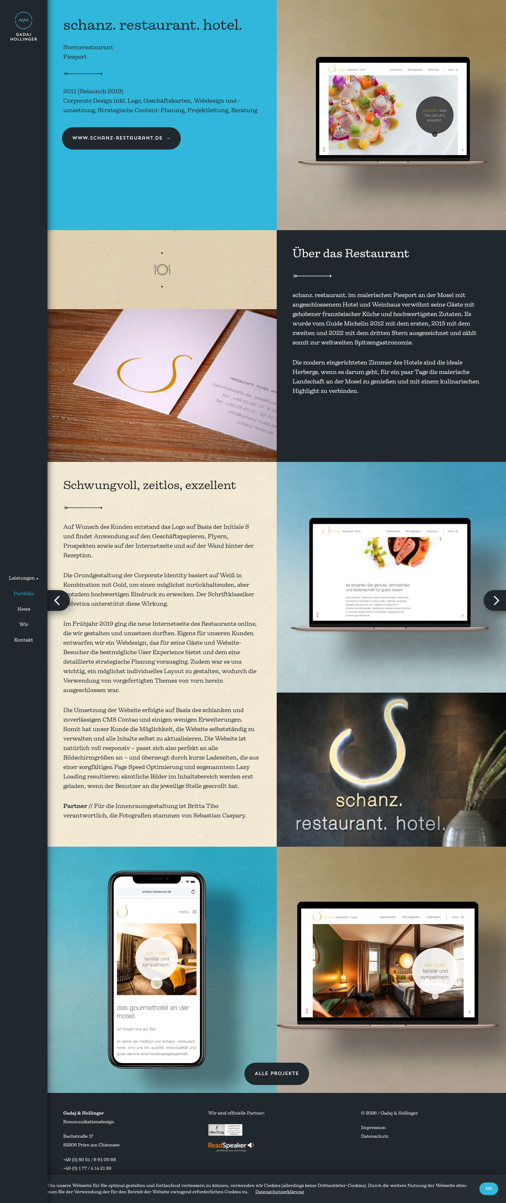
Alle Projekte (277, 1073)
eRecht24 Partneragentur (225, 1129)
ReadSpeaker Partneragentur (231, 1147)
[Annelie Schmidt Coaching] (495, 600)
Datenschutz (374, 1136)
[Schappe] (58, 600)
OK (488, 1189)
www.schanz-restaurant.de (117, 138)
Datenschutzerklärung (279, 1191)
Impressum (373, 1127)
